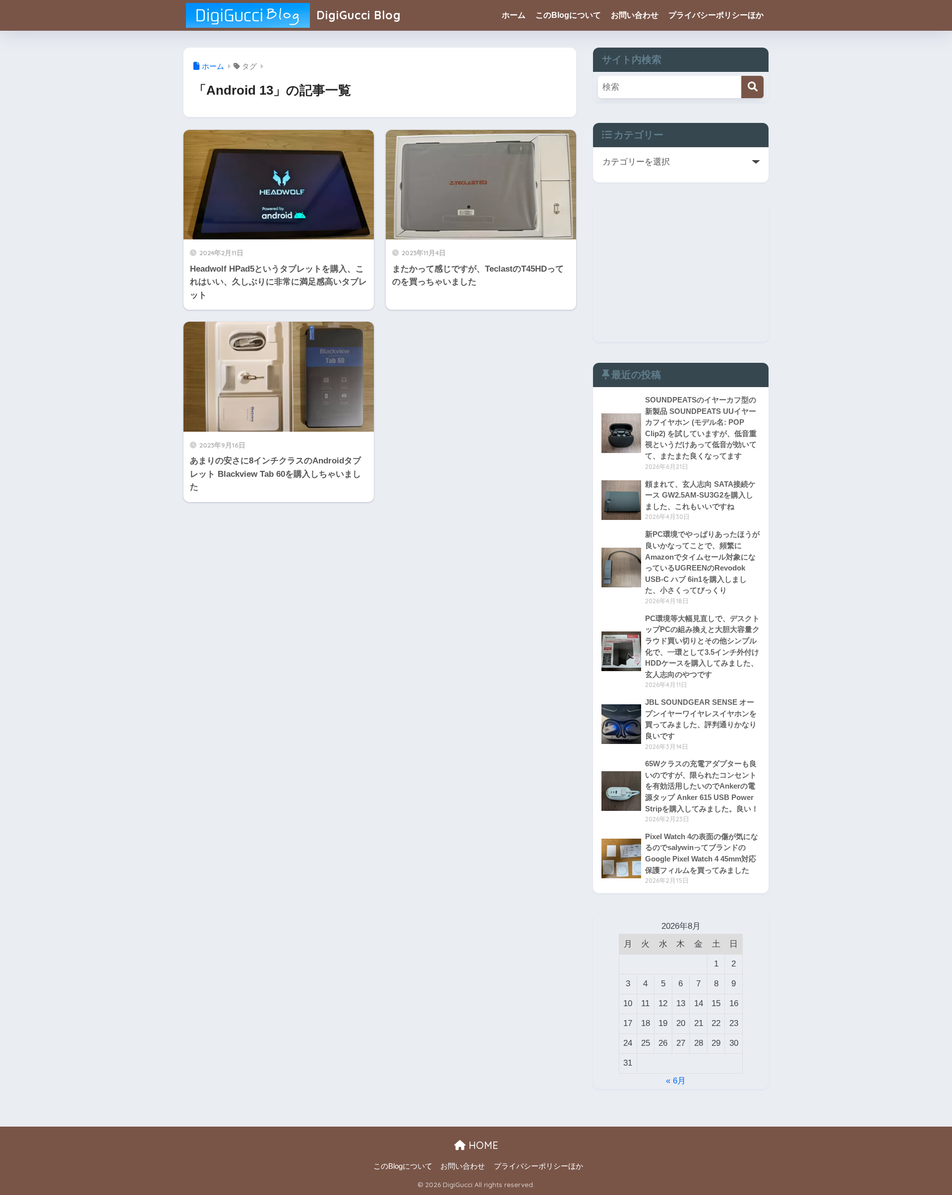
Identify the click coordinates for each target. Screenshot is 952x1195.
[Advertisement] (681, 272)
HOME (482, 1145)
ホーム (514, 15)
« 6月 (676, 1080)
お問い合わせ (634, 15)
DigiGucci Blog (357, 15)
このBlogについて (568, 15)
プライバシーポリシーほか (716, 15)
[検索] (752, 87)
